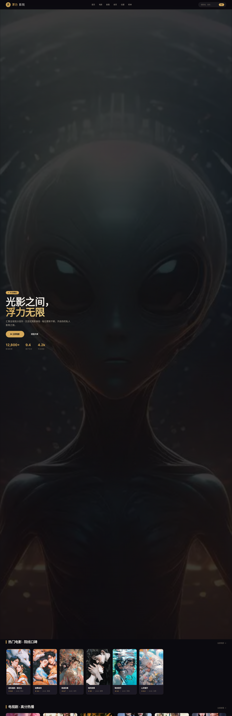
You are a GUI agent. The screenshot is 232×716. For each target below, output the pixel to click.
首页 (93, 5)
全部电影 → (221, 643)
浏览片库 (34, 334)
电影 (100, 5)
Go (221, 5)
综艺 (115, 5)
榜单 (130, 5)
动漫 (122, 5)
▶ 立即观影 (15, 334)
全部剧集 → (221, 708)
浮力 (16, 4)
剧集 (108, 5)
